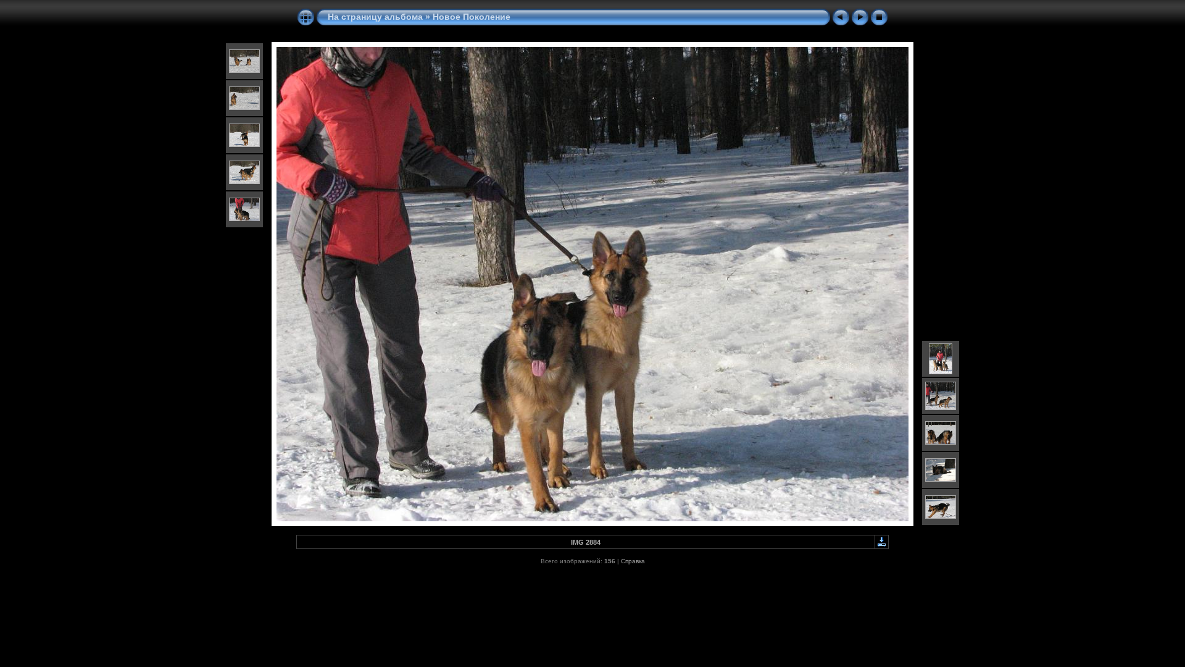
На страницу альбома (375, 17)
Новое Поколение (471, 17)
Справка (633, 561)
